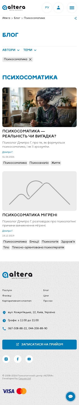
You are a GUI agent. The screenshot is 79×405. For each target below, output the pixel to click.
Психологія (50, 241)
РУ (47, 7)
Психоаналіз (39, 163)
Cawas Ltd (24, 379)
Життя (55, 163)
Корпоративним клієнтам (16, 301)
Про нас (48, 301)
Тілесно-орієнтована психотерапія (38, 247)
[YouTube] (29, 359)
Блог (46, 290)
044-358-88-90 (37, 328)
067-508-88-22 (17, 328)
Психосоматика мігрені (29, 215)
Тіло (6, 247)
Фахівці (6, 296)
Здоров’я (68, 241)
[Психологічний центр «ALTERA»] (13, 8)
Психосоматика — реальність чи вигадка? (29, 134)
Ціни (46, 296)
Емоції (34, 241)
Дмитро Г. (7, 152)
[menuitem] (19, 290)
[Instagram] (6, 359)
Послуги (7, 290)
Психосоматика (15, 59)
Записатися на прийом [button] (42, 344)
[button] (72, 7)
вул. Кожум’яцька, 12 (22, 312)
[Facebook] (17, 359)
